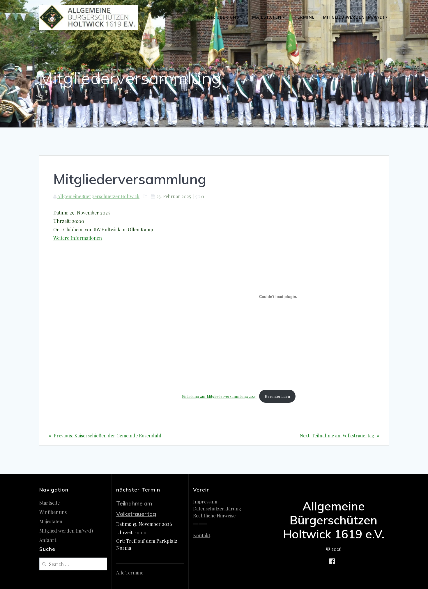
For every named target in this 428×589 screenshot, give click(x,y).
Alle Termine (129, 573)
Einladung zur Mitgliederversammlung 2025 (219, 396)
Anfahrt (47, 540)
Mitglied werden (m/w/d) (353, 17)
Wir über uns (223, 17)
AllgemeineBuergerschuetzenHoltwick (98, 196)
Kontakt (201, 535)
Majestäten (267, 17)
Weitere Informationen (77, 238)
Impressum (205, 501)
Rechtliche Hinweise (214, 515)
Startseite (49, 503)
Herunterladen (277, 396)
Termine (304, 17)
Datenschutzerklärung (217, 508)
